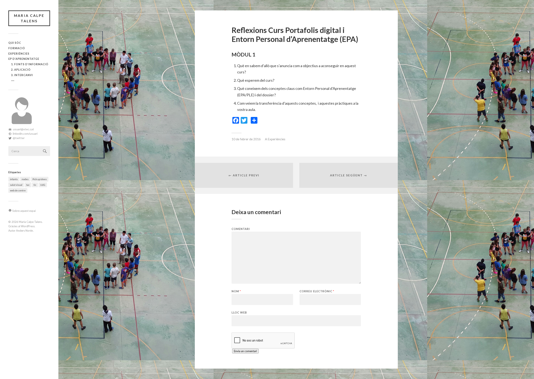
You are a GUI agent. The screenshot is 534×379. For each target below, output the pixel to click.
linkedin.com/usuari (25, 133)
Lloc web (239, 312)
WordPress (28, 226)
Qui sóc (14, 42)
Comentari (241, 229)
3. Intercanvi (22, 75)
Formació (16, 48)
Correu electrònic (317, 291)
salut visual (16, 184)
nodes (25, 179)
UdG (42, 184)
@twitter (19, 138)
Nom (236, 291)
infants (14, 179)
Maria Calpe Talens (29, 18)
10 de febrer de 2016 (246, 139)
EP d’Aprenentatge (23, 58)
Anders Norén (24, 230)
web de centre (18, 190)
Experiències (18, 53)
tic (35, 184)
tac (28, 184)
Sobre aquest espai (24, 210)
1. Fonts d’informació (29, 64)
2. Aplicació (21, 69)
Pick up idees (40, 179)
